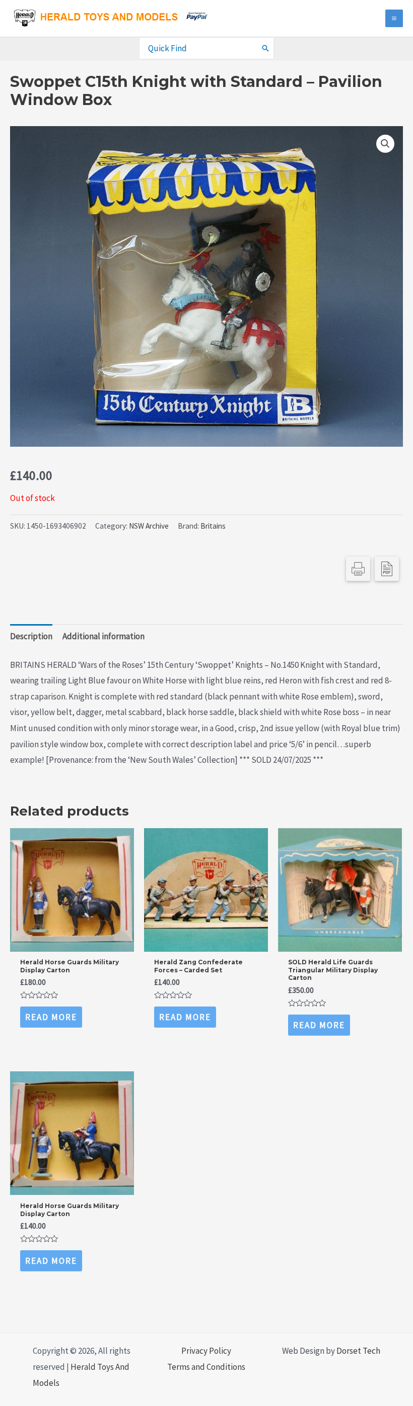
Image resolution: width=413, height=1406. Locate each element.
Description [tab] (31, 636)
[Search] (266, 48)
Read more (51, 1017)
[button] (385, 144)
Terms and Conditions (206, 1366)
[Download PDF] (387, 569)
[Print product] (358, 569)
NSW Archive (149, 526)
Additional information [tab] (103, 636)
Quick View (72, 942)
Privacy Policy (206, 1350)
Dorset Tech (358, 1350)
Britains (213, 526)
